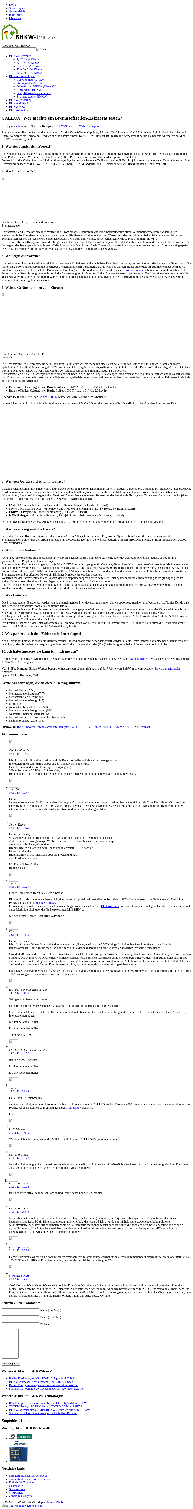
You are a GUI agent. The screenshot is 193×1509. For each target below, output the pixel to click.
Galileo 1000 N (48, 396)
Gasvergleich (17, 11)
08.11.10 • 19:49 (19, 827)
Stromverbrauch (133, 270)
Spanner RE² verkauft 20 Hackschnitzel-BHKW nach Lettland (46, 1388)
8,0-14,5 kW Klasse (28, 66)
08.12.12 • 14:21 (19, 1279)
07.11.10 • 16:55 (19, 753)
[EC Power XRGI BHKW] (18, 1461)
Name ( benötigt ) (50, 1310)
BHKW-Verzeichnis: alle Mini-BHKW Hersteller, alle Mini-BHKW (49, 1409)
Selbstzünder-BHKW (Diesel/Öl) (36, 86)
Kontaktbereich (139, 658)
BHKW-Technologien (22, 76)
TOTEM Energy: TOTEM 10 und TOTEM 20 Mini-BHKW (45, 1406)
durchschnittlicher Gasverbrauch (28, 1475)
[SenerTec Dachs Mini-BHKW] (20, 1438)
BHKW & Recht (19, 103)
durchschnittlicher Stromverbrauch (29, 1479)
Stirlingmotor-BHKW (30, 83)
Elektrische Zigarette (21, 1482)
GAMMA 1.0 (121, 727)
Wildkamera (16, 1492)
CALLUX (84, 727)
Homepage (72, 1107)
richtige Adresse (45, 902)
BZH (74, 727)
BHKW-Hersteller (20, 56)
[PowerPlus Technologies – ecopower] (20, 1444)
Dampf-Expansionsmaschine (34, 93)
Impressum (15, 14)
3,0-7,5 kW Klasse (28, 62)
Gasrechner (16, 1485)
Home (12, 4)
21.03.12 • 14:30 (19, 1132)
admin (20, 126)
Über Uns (15, 18)
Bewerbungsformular (167, 668)
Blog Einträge (16, 1505)
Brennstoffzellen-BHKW (32, 96)
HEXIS (134, 727)
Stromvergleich (18, 8)
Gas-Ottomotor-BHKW (31, 79)
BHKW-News (17, 106)
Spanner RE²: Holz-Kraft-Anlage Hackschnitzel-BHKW (43, 1413)
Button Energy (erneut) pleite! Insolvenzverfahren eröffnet (43, 1385)
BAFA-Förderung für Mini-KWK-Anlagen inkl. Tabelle (42, 1378)
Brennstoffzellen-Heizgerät (53, 727)
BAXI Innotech (26, 727)
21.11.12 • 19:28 (19, 1186)
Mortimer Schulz (19, 1275)
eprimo (48, 1502)
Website (45, 1324)
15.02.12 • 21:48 (19, 1091)
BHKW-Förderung (20, 100)
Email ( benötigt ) (50, 1317)
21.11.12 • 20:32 (19, 1250)
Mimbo (60, 1502)
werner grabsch (18, 1247)
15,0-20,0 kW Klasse (29, 69)
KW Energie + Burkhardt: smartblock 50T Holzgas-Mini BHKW (48, 1403)
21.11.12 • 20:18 (19, 1211)
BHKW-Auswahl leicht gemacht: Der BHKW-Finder (41, 1381)
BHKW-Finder (110, 906)
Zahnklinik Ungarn (20, 1496)
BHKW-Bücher (18, 110)
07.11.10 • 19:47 (19, 792)
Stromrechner (17, 1489)
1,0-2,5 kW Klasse (28, 59)
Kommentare (34, 1505)
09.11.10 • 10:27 (19, 886)
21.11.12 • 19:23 (19, 1158)
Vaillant (145, 727)
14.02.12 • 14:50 (19, 993)
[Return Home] (30, 37)
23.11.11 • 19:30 (19, 934)
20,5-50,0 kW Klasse (29, 72)
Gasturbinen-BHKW (29, 89)
